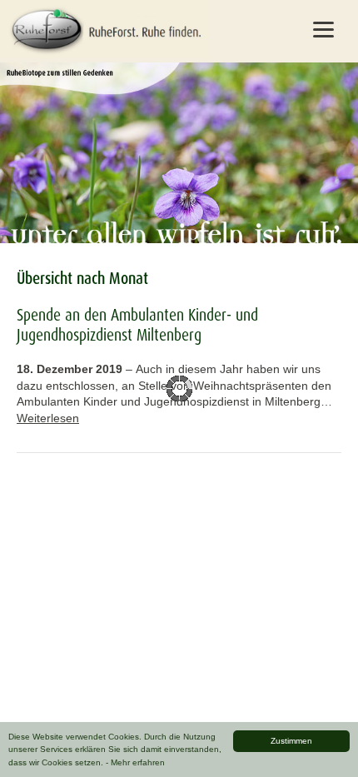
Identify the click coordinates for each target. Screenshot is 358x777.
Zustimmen (291, 740)
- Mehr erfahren (135, 762)
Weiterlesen (48, 418)
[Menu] (324, 29)
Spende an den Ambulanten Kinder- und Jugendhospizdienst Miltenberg (137, 325)
